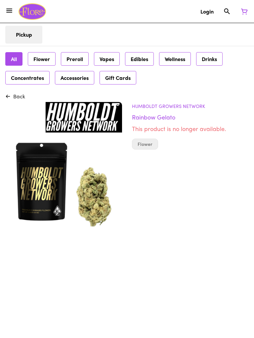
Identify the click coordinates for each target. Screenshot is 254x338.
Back (19, 96)
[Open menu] (9, 11)
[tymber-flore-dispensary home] (32, 11)
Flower (145, 144)
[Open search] (227, 11)
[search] (118, 106)
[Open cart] (243, 11)
